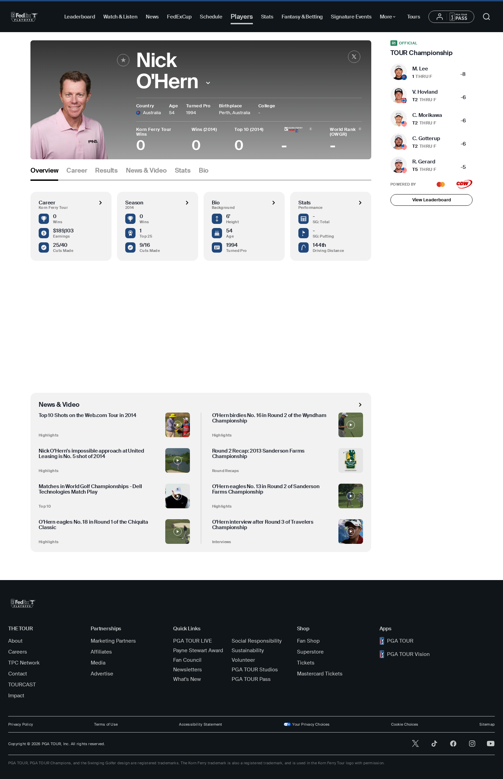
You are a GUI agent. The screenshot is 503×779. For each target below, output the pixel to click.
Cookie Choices (404, 724)
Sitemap (487, 724)
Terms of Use (106, 724)
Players (242, 16)
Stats (267, 16)
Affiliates (101, 651)
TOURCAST (22, 684)
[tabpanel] (200, 366)
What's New (187, 679)
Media (98, 662)
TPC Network (24, 662)
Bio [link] (203, 170)
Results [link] (106, 170)
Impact (16, 695)
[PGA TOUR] (24, 16)
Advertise (102, 673)
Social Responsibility (257, 640)
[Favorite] (123, 60)
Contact (17, 673)
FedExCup (179, 16)
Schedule (211, 16)
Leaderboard (79, 16)
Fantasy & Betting (302, 16)
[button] (208, 83)
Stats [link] (183, 170)
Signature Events (351, 16)
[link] (354, 57)
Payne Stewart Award (198, 650)
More (389, 17)
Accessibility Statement (200, 724)
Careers (17, 651)
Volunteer (243, 660)
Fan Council (187, 660)
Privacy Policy (20, 724)
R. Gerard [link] (423, 161)
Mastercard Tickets (320, 673)
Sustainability (248, 650)
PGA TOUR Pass (251, 679)
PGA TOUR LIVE (192, 640)
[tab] (44, 173)
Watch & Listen (120, 16)
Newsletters (187, 669)
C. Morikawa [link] (427, 115)
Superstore (310, 651)
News (152, 16)
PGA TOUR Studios (255, 669)
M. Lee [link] (420, 68)
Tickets (305, 662)
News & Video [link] (146, 170)
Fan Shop (308, 640)
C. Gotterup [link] (426, 138)
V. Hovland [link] (425, 92)
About (15, 640)
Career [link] (76, 170)
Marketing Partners (113, 640)
